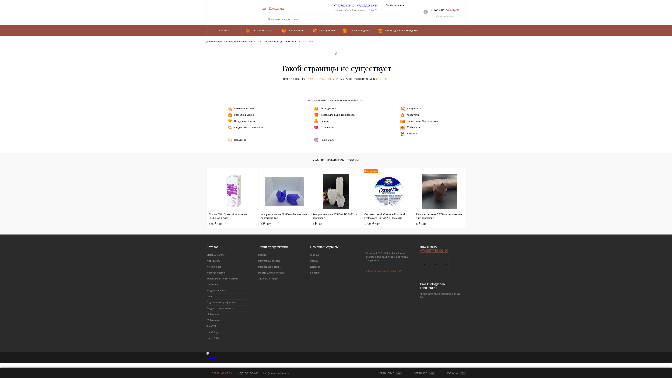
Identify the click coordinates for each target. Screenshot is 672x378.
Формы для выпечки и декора (337, 114)
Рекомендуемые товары (271, 272)
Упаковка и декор (244, 114)
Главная (314, 255)
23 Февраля (413, 127)
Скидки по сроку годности (249, 127)
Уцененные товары (268, 278)
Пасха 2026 (327, 139)
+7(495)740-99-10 (434, 250)
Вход (264, 8)
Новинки (262, 255)
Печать (324, 121)
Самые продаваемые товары (336, 160)
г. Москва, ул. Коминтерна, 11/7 (384, 271)
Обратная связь (222, 373)
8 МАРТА (412, 133)
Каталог (225, 30)
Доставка (315, 266)
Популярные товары (269, 261)
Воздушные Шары (244, 121)
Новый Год (240, 139)
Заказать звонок (395, 5)
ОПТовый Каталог (244, 108)
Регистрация (276, 8)
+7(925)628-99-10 (344, 5)
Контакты (315, 272)
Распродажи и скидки (269, 266)
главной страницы (319, 79)
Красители (413, 114)
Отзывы (314, 261)
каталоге (381, 79)
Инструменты (414, 108)
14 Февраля (327, 127)
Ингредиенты (328, 108)
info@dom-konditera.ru (432, 286)
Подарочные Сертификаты (422, 121)
